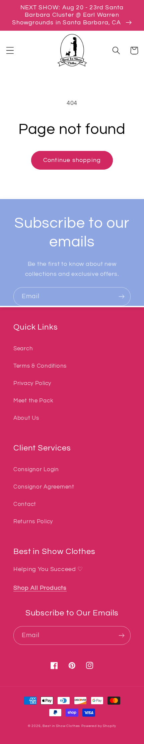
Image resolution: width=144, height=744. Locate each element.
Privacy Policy (32, 383)
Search (23, 349)
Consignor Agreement (43, 487)
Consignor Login (36, 470)
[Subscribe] (121, 296)
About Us (26, 418)
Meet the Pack (33, 401)
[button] (10, 50)
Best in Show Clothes (61, 726)
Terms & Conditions (40, 366)
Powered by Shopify (98, 726)
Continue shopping (72, 160)
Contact (24, 504)
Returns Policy (33, 522)
